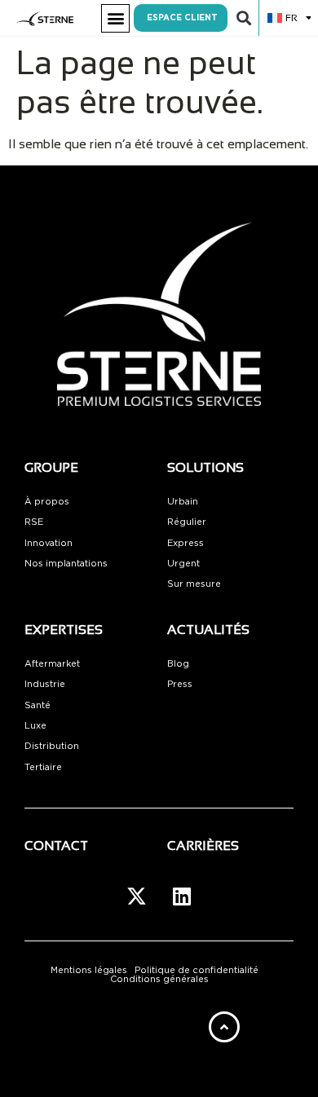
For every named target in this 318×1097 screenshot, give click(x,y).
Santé (37, 705)
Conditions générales (159, 979)
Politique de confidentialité (196, 970)
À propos (46, 501)
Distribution (51, 746)
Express (185, 543)
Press (179, 684)
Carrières (203, 845)
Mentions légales (89, 970)
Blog (178, 663)
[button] (115, 18)
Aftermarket (52, 663)
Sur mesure (194, 583)
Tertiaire (43, 767)
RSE (33, 522)
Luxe (35, 725)
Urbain (182, 501)
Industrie (44, 684)
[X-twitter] (137, 895)
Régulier (186, 522)
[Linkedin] (181, 895)
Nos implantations (66, 563)
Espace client (182, 18)
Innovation (48, 543)
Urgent (183, 563)
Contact (56, 845)
